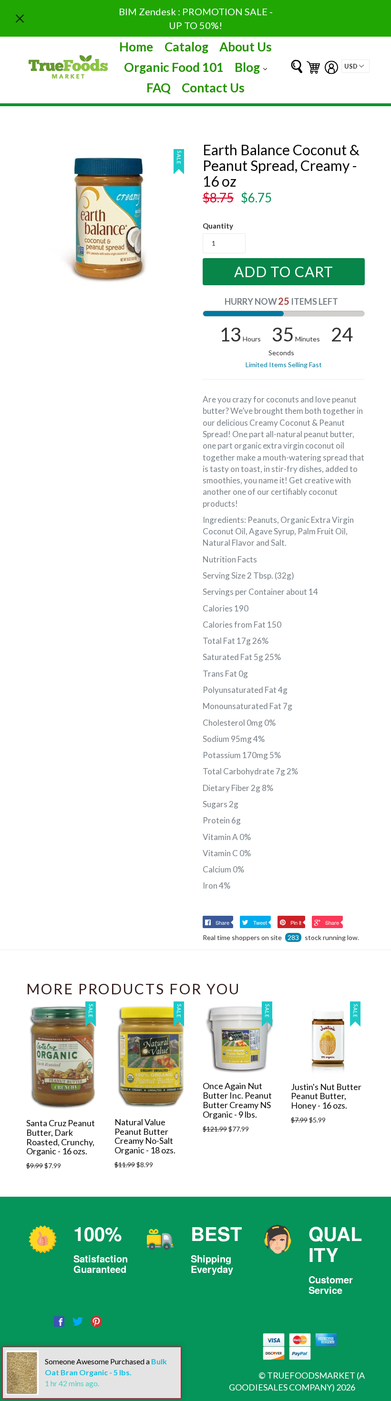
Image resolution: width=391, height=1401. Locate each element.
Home (136, 46)
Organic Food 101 (174, 67)
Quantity (218, 225)
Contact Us (213, 87)
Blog (253, 67)
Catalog (186, 46)
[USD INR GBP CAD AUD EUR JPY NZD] (355, 66)
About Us (245, 46)
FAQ (158, 87)
